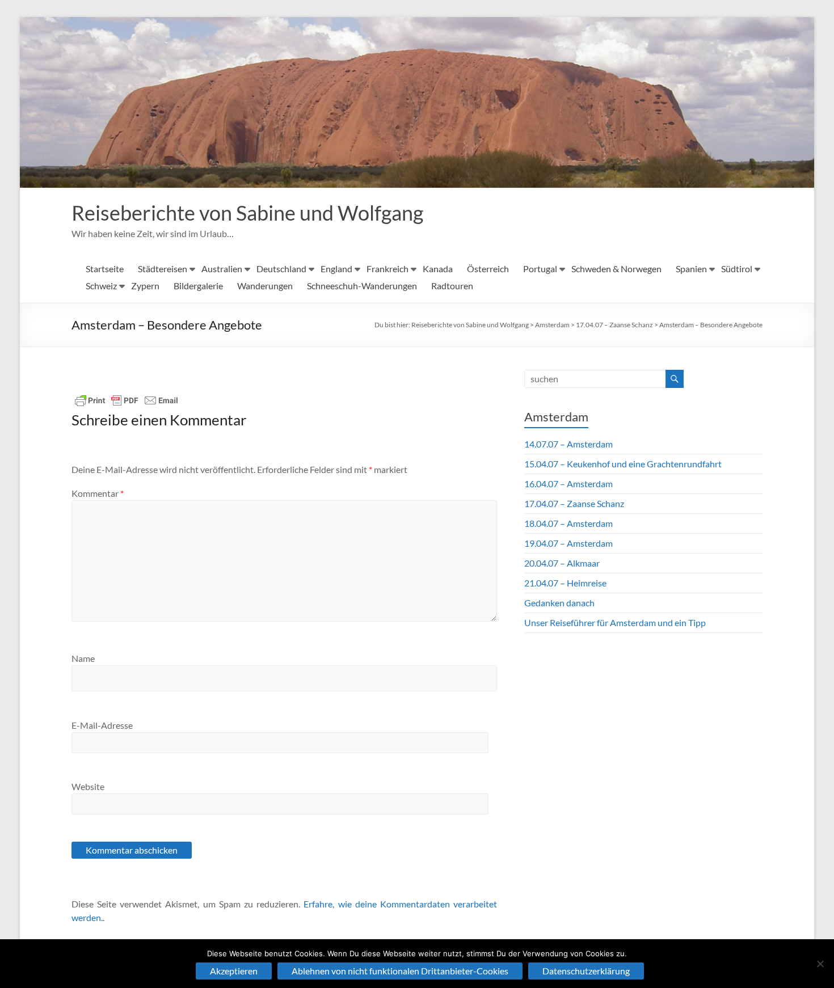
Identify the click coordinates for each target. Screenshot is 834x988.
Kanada (438, 268)
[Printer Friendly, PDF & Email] (126, 400)
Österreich (488, 268)
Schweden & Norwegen (616, 268)
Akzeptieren (234, 970)
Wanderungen (265, 285)
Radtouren (452, 285)
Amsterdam (552, 324)
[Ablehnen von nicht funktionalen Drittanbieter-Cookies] (819, 963)
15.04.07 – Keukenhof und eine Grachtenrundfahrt (623, 463)
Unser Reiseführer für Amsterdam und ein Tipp (615, 622)
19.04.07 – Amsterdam (568, 543)
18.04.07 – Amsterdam (568, 523)
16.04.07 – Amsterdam (568, 483)
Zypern (145, 285)
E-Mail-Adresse (102, 725)
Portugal (540, 268)
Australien (221, 268)
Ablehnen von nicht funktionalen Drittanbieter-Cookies (400, 970)
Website (87, 786)
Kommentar (97, 493)
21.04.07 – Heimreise (565, 582)
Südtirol (736, 268)
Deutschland (281, 268)
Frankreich (387, 268)
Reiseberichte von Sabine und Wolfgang (247, 212)
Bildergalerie (198, 285)
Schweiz (101, 285)
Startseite (105, 268)
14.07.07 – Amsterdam (568, 443)
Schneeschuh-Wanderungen (362, 285)
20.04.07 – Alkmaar (562, 563)
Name (83, 658)
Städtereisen (162, 268)
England (336, 268)
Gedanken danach (559, 602)
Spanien (691, 268)
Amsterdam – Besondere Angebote (711, 324)
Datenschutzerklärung (586, 970)
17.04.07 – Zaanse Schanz (614, 324)
